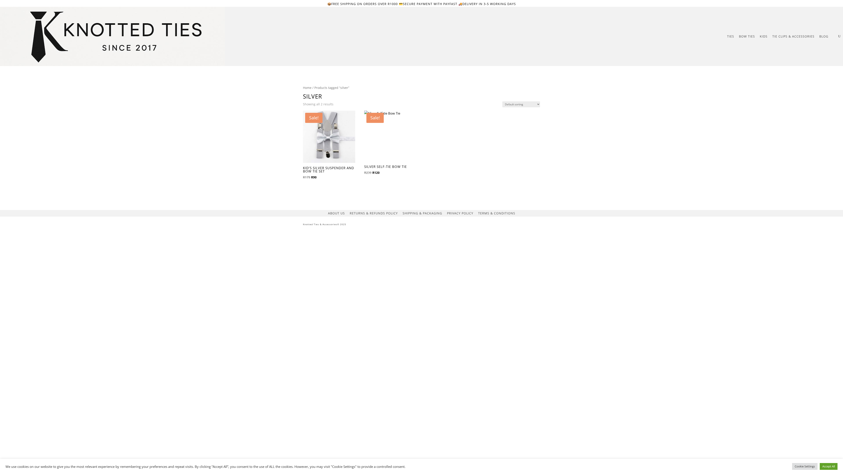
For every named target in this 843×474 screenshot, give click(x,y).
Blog (823, 36)
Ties (730, 36)
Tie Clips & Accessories (793, 36)
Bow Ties (747, 36)
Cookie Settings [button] (805, 466)
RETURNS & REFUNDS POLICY (374, 213)
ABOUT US (336, 213)
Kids (763, 36)
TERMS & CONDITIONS (496, 213)
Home (307, 88)
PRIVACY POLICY (460, 213)
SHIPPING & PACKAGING (422, 213)
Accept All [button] (828, 466)
